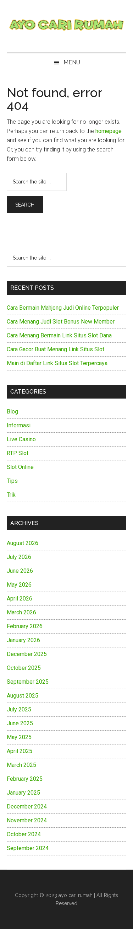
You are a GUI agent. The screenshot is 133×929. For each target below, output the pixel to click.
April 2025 (19, 751)
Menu (71, 62)
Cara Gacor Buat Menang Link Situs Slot (55, 349)
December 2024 (27, 806)
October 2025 (24, 667)
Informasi (19, 425)
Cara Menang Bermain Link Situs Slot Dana (59, 335)
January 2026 (23, 640)
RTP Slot (17, 453)
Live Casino (21, 439)
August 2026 (22, 543)
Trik (11, 494)
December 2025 (27, 654)
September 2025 (28, 681)
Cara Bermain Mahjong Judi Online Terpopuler (63, 307)
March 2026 (21, 612)
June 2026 (20, 570)
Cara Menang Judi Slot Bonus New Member (61, 321)
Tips (12, 480)
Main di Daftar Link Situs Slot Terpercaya (57, 363)
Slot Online (20, 467)
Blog (12, 411)
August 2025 (22, 695)
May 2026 (19, 584)
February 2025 (25, 778)
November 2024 (27, 820)
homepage (108, 131)
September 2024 (28, 848)
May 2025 (19, 737)
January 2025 (23, 792)
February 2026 (25, 626)
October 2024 (24, 834)
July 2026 (19, 557)
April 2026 (19, 598)
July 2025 (19, 709)
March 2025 (21, 765)
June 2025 (20, 723)
